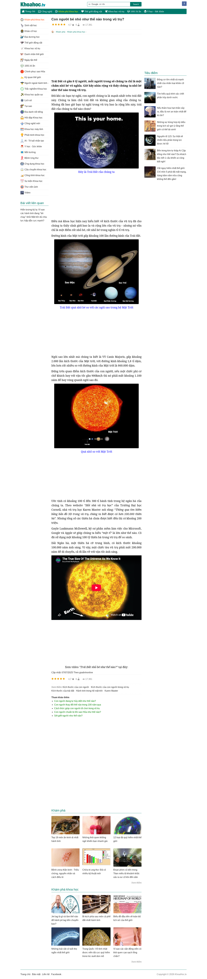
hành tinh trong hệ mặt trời (89, 691)
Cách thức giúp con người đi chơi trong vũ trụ (77, 708)
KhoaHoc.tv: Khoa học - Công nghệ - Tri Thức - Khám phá (35, 4)
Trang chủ (30, 11)
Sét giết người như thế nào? (68, 715)
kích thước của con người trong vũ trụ (110, 687)
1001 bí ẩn (135, 11)
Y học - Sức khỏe (155, 11)
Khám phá (60, 32)
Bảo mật (36, 974)
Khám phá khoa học (68, 11)
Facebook (56, 974)
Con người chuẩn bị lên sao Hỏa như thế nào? (77, 712)
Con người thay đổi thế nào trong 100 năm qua (77, 704)
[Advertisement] (96, 56)
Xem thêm (136, 883)
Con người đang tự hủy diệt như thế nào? (75, 701)
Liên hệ (46, 974)
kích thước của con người (76, 687)
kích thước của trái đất (62, 691)
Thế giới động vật (93, 11)
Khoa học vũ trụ (116, 11)
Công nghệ (46, 11)
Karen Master (111, 691)
